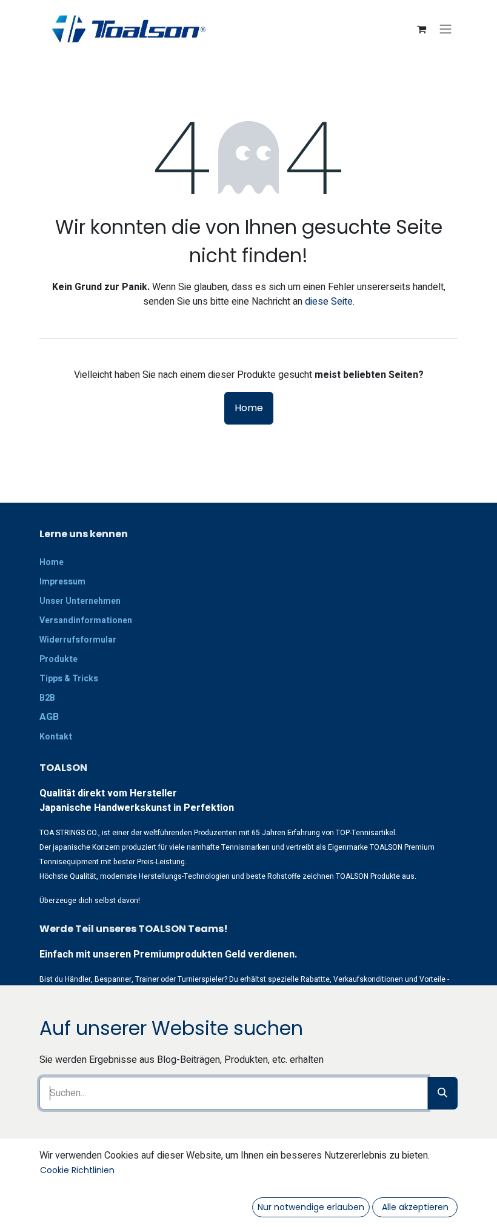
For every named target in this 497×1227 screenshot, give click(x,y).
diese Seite (329, 301)
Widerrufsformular (77, 639)
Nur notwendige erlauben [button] (311, 1207)
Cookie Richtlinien (77, 1170)
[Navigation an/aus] (445, 29)
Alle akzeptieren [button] (415, 1207)
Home (249, 408)
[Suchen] (442, 1093)
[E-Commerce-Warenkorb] (421, 29)
